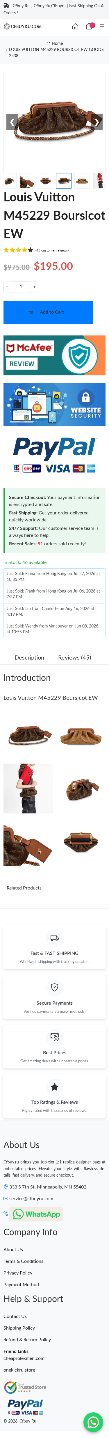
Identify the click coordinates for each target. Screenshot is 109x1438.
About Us (13, 1249)
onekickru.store (19, 1370)
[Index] (75, 27)
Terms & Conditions (23, 1261)
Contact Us (15, 1316)
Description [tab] (29, 658)
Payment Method (21, 1284)
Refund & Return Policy (27, 1339)
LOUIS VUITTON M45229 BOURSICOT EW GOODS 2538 (56, 53)
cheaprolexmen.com (23, 1358)
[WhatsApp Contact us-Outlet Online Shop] (93, 1422)
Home (57, 44)
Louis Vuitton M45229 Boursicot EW (50, 698)
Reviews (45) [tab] (74, 658)
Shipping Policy (19, 1328)
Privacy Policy (17, 1273)
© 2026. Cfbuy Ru (19, 1421)
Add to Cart (52, 312)
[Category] (102, 27)
